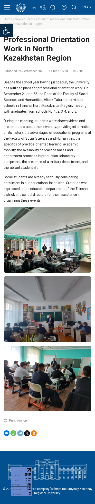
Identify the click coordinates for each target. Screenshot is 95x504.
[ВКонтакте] (7, 433)
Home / (9, 19)
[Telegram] (20, 433)
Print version (18, 420)
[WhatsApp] (13, 433)
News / (20, 19)
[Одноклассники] (34, 433)
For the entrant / (37, 19)
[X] (27, 433)
